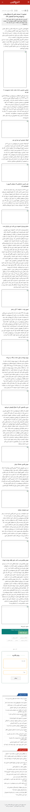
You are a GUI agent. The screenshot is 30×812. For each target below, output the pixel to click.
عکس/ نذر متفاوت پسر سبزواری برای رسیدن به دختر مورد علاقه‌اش (16, 711)
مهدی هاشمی (10, 640)
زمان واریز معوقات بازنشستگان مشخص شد (17, 787)
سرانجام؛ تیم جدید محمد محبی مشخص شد (17, 769)
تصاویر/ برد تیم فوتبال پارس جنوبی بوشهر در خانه (15, 756)
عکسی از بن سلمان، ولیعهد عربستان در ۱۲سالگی (16, 721)
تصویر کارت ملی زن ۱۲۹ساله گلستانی (18, 723)
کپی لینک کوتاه (23, 633)
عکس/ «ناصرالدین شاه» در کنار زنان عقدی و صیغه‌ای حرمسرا (17, 734)
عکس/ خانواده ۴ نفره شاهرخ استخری (18, 742)
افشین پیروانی (14, 638)
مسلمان (16, 640)
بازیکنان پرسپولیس (24, 640)
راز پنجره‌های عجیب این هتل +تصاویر (18, 707)
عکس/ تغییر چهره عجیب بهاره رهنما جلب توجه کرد (15, 744)
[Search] (2, 2)
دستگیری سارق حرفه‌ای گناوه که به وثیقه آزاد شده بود (15, 759)
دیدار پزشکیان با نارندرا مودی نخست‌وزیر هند (16, 774)
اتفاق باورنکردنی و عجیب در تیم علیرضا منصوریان (16, 792)
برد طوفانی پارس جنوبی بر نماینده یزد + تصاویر (16, 754)
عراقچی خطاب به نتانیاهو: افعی (20, 767)
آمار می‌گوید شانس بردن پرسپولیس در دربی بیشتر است (15, 784)
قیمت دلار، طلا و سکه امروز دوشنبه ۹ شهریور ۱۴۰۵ (15, 772)
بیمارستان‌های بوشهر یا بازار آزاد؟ (19, 790)
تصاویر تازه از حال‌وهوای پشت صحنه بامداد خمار (16, 702)
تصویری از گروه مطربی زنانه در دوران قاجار (17, 705)
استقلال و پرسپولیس (23, 638)
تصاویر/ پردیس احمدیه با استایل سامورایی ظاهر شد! (16, 730)
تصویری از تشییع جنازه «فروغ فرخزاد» (18, 718)
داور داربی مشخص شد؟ (21, 795)
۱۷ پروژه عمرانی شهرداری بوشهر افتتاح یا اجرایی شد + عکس (15, 763)
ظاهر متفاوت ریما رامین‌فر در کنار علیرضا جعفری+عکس (18, 738)
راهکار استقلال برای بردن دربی (20, 777)
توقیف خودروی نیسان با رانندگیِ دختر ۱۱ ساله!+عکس (18, 715)
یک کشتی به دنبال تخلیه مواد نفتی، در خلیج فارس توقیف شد (15, 780)
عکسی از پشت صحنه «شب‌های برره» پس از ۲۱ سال (16, 699)
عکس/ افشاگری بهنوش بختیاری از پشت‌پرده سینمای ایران (17, 726)
